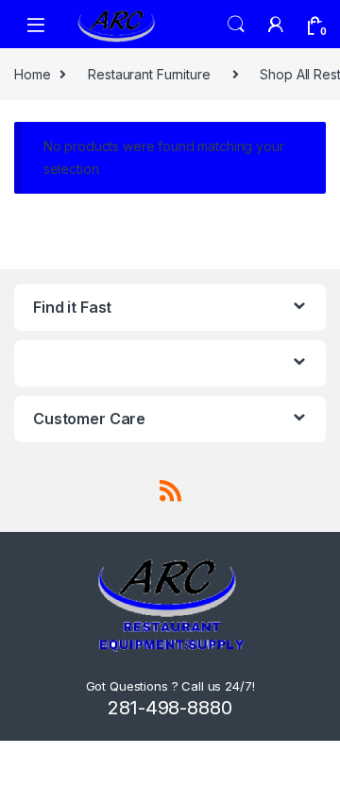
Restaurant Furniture (149, 74)
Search (236, 24)
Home (32, 74)
